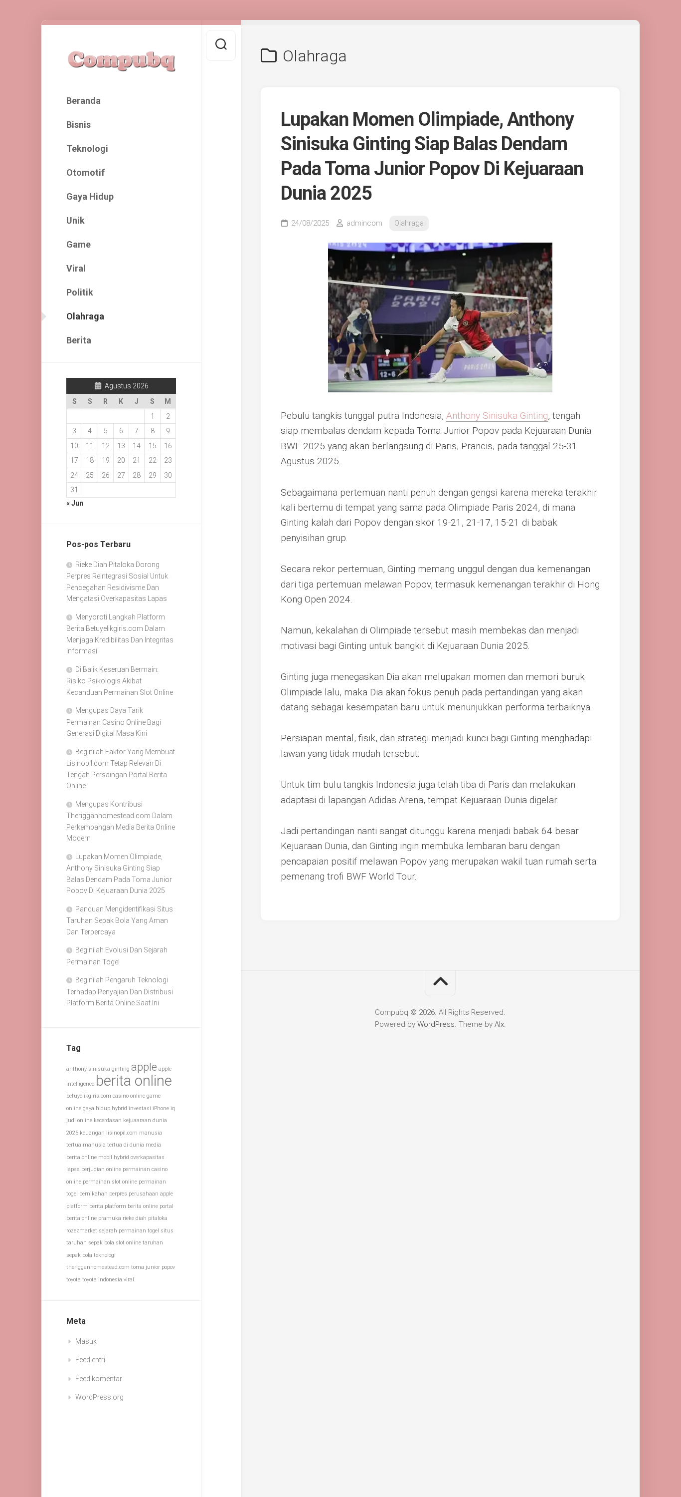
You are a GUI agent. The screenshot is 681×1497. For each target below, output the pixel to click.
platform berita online (131, 1206)
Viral (76, 268)
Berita (78, 340)
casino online (129, 1096)
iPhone (161, 1108)
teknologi (105, 1255)
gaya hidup (96, 1108)
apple (144, 1067)
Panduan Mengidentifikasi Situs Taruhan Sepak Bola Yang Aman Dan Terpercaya (119, 920)
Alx (499, 1024)
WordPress (436, 1024)
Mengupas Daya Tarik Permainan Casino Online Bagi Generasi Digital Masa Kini (113, 721)
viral (129, 1279)
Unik (75, 220)
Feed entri (90, 1360)
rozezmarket (81, 1230)
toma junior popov (153, 1267)
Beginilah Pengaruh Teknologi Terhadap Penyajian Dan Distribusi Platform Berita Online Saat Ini (119, 991)
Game (78, 244)
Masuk (86, 1341)
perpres (118, 1194)
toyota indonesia (102, 1279)
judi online (79, 1120)
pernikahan (93, 1194)
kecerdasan (108, 1120)
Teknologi (87, 148)
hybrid (119, 1108)
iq (172, 1108)
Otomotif (85, 172)
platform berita (84, 1206)
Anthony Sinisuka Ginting (497, 415)
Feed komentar (98, 1379)
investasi (140, 1108)
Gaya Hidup (90, 196)
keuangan (92, 1133)
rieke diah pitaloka (145, 1218)
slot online (128, 1242)
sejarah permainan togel (129, 1230)
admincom (364, 223)
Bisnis (78, 124)
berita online (134, 1080)
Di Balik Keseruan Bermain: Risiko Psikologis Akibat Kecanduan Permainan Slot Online (119, 680)
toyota (73, 1279)
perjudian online (101, 1169)
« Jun (74, 503)
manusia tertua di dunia (113, 1145)
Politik (79, 292)
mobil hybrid (113, 1157)
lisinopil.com (122, 1133)
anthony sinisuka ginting (98, 1069)
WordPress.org (99, 1397)
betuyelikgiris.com (88, 1096)
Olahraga (85, 316)
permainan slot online (110, 1182)
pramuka (109, 1218)
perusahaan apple (151, 1194)
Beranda (83, 100)
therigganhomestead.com (98, 1267)
